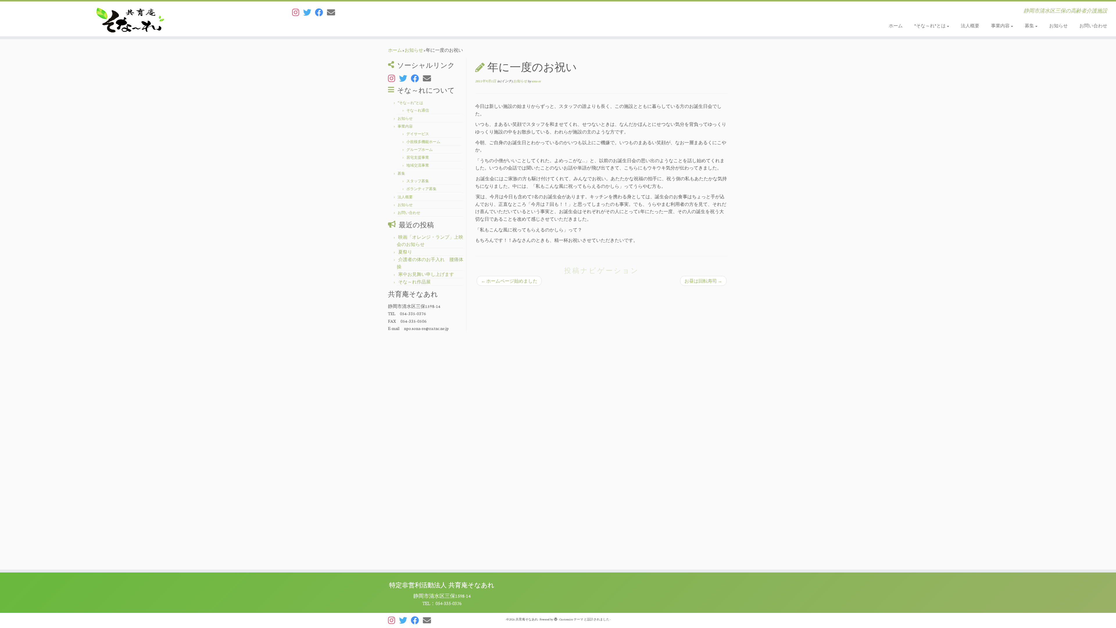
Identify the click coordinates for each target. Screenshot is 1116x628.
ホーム (896, 25)
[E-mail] (333, 12)
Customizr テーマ (571, 619)
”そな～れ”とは (930, 25)
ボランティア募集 (421, 188)
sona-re (536, 81)
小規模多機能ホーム (423, 141)
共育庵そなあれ (527, 619)
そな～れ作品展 (414, 282)
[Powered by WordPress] (556, 618)
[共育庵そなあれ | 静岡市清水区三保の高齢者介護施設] (128, 18)
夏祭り (405, 252)
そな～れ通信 (417, 110)
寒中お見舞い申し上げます (426, 274)
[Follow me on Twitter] (309, 12)
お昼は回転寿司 (703, 281)
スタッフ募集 (417, 181)
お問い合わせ (1093, 25)
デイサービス (417, 133)
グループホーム (419, 149)
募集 (1030, 25)
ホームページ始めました (509, 281)
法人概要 (970, 25)
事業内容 (1000, 25)
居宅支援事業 (417, 157)
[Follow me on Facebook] (321, 12)
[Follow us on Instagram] (297, 12)
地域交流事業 (417, 165)
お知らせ (1058, 25)
